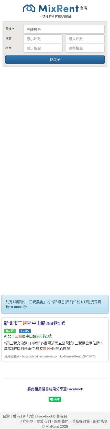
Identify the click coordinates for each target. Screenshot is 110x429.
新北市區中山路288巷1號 (34, 323)
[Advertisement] (55, 125)
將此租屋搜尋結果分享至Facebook (55, 389)
